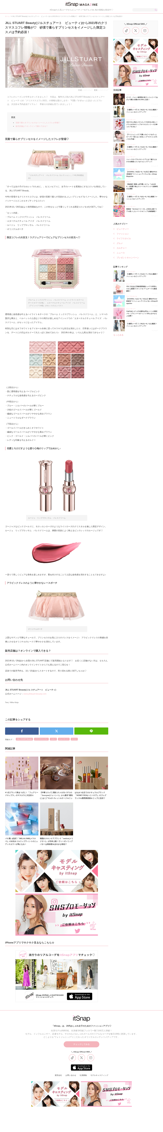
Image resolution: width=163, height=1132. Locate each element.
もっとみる (118, 335)
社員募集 (83, 1075)
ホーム (7, 16)
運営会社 (58, 1075)
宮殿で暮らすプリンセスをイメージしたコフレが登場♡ (38, 123)
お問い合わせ (70, 1075)
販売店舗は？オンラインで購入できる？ (32, 126)
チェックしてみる (81, 1044)
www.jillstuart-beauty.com (34, 694)
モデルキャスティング (99, 1075)
